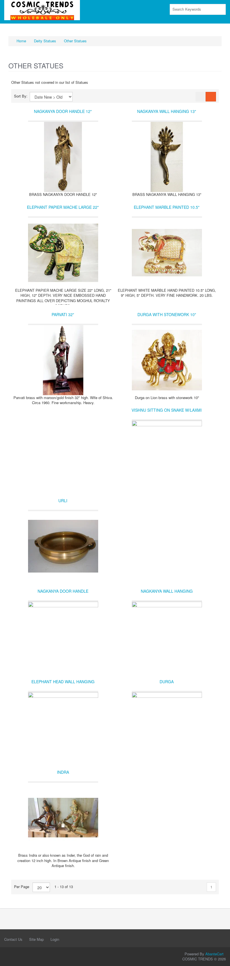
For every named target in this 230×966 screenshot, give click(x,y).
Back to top (220, 957)
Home (20, 40)
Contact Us (13, 939)
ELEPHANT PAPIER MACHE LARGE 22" (63, 207)
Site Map (36, 939)
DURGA (167, 681)
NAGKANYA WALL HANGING (167, 591)
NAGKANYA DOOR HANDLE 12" (63, 111)
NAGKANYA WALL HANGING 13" (166, 111)
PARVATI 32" (63, 314)
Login (54, 939)
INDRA (63, 772)
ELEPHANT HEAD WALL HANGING (63, 681)
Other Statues (75, 40)
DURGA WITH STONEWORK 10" (166, 314)
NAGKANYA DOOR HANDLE (63, 591)
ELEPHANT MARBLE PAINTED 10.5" (166, 207)
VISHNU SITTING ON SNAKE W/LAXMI (167, 410)
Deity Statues (45, 40)
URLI (62, 500)
